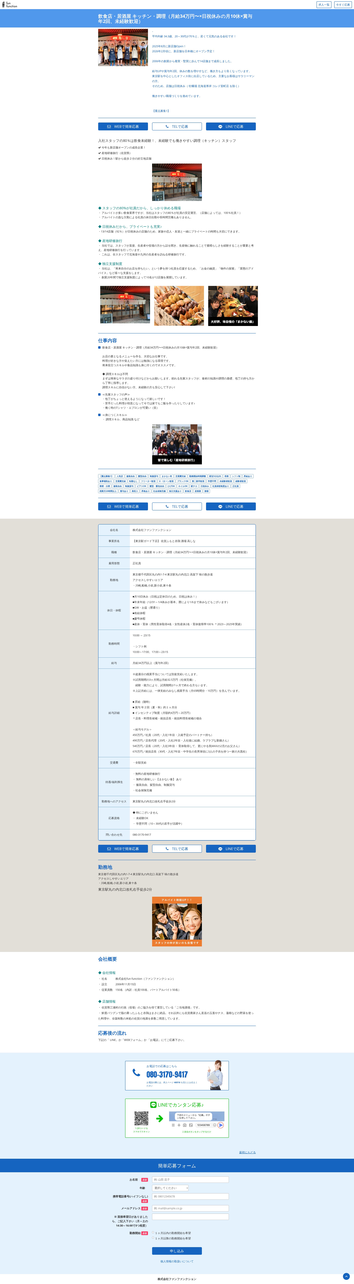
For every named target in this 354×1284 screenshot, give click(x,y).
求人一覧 (324, 4)
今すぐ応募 (343, 4)
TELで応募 (178, 126)
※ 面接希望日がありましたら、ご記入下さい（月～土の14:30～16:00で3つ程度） (130, 1221)
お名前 (138, 1179)
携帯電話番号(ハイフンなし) (130, 1198)
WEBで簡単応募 (125, 126)
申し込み (177, 1251)
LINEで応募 (233, 126)
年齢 (144, 1188)
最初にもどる (247, 1152)
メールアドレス (134, 1208)
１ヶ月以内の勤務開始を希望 (173, 1233)
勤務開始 (138, 1233)
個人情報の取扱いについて (177, 1261)
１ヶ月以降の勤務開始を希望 (173, 1238)
